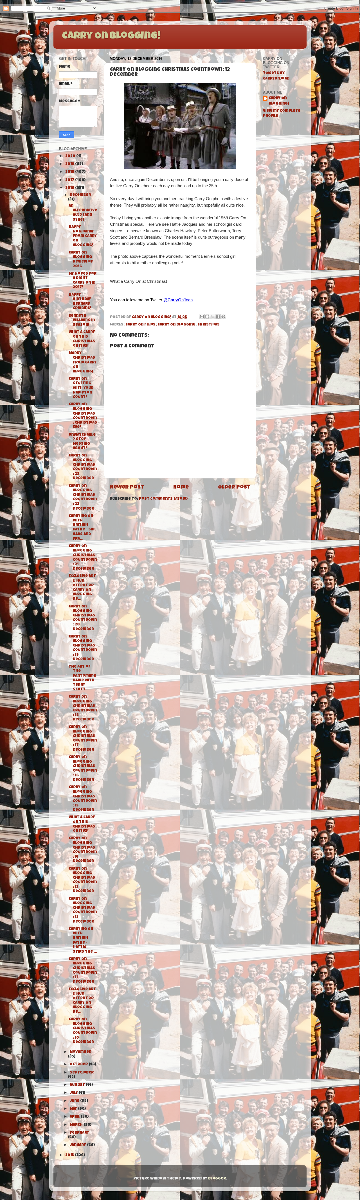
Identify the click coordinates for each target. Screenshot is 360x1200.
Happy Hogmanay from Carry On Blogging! (83, 236)
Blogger (217, 1179)
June (75, 1101)
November (80, 1052)
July (74, 1093)
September (82, 1073)
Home (181, 487)
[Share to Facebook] (218, 316)
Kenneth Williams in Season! (82, 320)
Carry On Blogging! (111, 36)
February (79, 1133)
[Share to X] (212, 316)
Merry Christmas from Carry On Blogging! (83, 363)
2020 (70, 156)
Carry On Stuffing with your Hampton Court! (81, 388)
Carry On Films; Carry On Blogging (160, 325)
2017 (70, 180)
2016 (70, 188)
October (79, 1064)
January (78, 1145)
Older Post (234, 487)
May (74, 1109)
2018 (70, 172)
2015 (70, 1155)
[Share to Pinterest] (223, 316)
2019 (70, 164)
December (80, 195)
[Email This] (202, 316)
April (75, 1117)
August (78, 1085)
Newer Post (127, 487)
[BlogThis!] (207, 316)
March (77, 1125)
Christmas (208, 325)
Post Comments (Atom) (163, 499)
